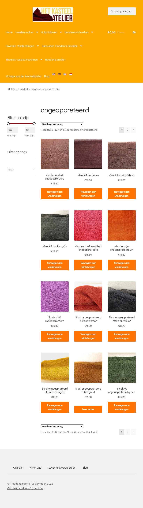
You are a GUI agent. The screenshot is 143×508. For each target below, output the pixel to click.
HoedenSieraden (55, 59)
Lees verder (88, 409)
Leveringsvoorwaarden (62, 467)
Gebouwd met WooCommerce (25, 488)
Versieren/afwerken (76, 32)
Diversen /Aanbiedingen (20, 46)
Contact (18, 467)
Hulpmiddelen (49, 32)
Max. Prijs (29, 135)
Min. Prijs (11, 135)
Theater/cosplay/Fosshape (22, 59)
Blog (46, 76)
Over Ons (35, 467)
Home (9, 32)
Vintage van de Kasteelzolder (23, 76)
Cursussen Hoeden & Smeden (60, 46)
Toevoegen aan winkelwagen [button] (55, 193)
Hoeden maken (24, 32)
